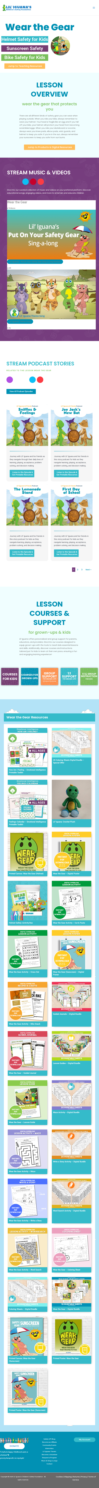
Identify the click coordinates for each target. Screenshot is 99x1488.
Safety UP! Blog (49, 1439)
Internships (49, 1448)
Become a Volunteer (49, 1454)
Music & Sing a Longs (49, 1461)
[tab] (51, 240)
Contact (49, 1464)
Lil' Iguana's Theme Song (20, 321)
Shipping (68, 1477)
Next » (88, 569)
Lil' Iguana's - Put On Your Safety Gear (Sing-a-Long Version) (35, 262)
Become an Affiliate (49, 1442)
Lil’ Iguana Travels (49, 1451)
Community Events (49, 1445)
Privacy (84, 1477)
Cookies (59, 1477)
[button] (14, 1446)
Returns (76, 1477)
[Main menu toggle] (93, 7)
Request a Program (49, 1458)
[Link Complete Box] (27, 442)
